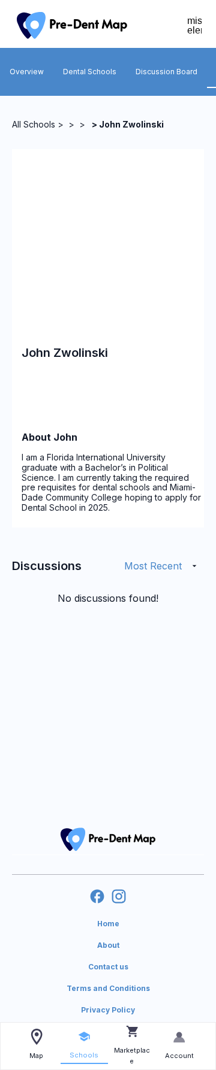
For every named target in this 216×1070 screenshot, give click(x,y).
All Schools (33, 124)
